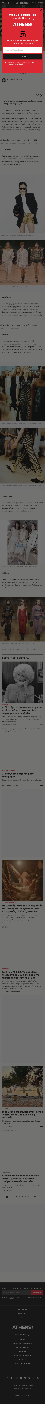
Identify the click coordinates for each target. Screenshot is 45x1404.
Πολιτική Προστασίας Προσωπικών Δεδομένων (21, 63)
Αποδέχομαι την (21, 63)
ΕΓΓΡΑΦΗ (22, 57)
